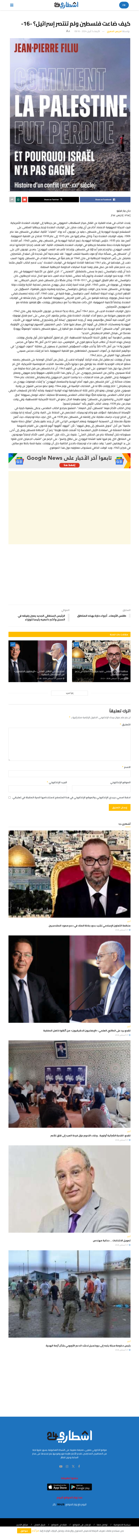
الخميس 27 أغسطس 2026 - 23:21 (113, 678)
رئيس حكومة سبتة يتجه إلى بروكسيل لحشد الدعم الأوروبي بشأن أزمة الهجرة (88, 1345)
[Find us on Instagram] (67, 1467)
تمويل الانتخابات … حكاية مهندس (111, 1240)
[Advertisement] (69, 507)
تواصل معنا (102, 1525)
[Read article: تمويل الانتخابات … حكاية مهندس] (69, 1189)
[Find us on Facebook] (79, 1467)
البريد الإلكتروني (57, 782)
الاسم (126, 767)
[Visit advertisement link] (69, 460)
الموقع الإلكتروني (120, 782)
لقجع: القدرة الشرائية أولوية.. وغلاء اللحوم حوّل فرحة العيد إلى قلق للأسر (91, 1135)
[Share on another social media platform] (12, 199)
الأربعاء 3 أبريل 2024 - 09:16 (87, 31)
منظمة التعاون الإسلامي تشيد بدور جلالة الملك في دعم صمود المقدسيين (101, 673)
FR (124, 5)
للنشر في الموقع (59, 1525)
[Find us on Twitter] (73, 1466)
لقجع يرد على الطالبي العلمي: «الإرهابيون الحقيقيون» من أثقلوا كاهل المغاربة (39, 673)
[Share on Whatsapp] (18, 199)
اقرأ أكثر (35, 1531)
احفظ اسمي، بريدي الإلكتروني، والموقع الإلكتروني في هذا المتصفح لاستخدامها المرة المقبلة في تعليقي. (71, 797)
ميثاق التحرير (22, 1525)
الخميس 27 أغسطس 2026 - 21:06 (50, 678)
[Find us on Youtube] (60, 1467)
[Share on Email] (24, 199)
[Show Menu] (11, 5)
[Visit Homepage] (66, 5)
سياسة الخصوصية (122, 1525)
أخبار (76, 644)
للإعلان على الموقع (82, 1525)
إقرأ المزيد (69, 693)
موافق (24, 1531)
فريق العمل (39, 1525)
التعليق (125, 724)
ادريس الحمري (114, 31)
